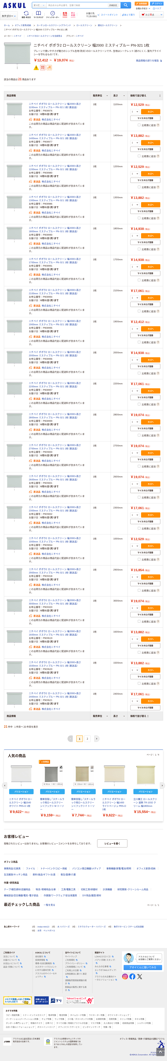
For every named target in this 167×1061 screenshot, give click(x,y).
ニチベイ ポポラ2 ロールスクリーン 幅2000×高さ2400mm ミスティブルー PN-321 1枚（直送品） (55, 695)
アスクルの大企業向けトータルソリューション (105, 978)
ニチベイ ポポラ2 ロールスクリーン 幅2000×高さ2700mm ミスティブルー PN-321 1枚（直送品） (55, 447)
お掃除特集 (101, 1019)
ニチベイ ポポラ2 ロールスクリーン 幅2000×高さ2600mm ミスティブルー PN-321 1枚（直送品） (55, 478)
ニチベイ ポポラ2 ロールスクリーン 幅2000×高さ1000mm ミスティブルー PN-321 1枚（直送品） (55, 540)
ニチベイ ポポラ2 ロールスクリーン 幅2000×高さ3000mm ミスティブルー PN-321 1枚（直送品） (55, 602)
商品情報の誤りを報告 (147, 60)
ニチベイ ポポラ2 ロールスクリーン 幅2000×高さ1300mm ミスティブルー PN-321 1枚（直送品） (55, 199)
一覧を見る (49, 905)
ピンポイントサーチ (91, 1027)
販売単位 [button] (97, 716)
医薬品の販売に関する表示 (76, 988)
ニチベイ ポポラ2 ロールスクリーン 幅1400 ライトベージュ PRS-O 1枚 (114, 804)
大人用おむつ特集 (111, 1023)
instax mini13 (43, 927)
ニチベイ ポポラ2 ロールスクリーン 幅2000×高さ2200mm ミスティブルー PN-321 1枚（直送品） (55, 385)
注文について (9, 957)
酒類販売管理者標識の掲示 (76, 982)
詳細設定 (113, 5)
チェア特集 (46, 1019)
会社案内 (39, 957)
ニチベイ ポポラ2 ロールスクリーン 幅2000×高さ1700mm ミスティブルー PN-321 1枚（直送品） (55, 261)
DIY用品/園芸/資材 (91, 895)
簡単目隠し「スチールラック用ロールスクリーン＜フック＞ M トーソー (52, 804)
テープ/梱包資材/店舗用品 (17, 889)
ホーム (7, 25)
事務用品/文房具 (12, 868)
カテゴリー (7, 16)
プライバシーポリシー (75, 963)
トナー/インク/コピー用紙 (53, 868)
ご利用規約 (70, 960)
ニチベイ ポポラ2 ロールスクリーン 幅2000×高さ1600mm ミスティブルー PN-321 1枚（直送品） (55, 633)
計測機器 (107, 889)
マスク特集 (95, 1023)
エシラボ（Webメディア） (105, 970)
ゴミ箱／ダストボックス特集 (80, 1019)
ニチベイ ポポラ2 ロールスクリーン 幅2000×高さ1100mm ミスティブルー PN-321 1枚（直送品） (55, 106)
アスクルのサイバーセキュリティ (46, 975)
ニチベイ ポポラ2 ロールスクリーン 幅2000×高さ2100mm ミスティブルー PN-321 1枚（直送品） (55, 292)
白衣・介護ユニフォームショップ (20, 1027)
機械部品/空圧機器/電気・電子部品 (21, 895)
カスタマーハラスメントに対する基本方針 (46, 968)
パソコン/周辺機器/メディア (86, 868)
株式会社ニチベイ (51, 119)
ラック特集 (59, 1019)
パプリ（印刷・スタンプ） (105, 960)
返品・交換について (11, 967)
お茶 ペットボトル (46, 931)
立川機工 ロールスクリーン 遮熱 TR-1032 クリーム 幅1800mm (145, 802)
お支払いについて (11, 963)
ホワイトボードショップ (118, 1015)
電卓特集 (52, 1015)
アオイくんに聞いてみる (142, 967)
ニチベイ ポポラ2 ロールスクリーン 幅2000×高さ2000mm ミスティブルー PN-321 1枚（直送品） (55, 354)
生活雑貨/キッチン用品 (15, 874)
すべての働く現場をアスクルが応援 (72, 1023)
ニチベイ (18, 36)
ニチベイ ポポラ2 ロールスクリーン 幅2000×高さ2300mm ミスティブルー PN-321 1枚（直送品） (55, 509)
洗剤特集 (113, 1019)
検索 (126, 5)
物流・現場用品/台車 (46, 889)
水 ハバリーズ (63, 927)
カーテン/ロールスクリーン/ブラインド (54, 25)
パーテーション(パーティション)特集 (22, 1019)
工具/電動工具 (68, 889)
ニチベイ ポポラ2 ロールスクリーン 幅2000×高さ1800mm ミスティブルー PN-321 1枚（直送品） (55, 230)
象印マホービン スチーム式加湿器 (129, 927)
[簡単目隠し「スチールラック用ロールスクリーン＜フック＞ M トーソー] (52, 775)
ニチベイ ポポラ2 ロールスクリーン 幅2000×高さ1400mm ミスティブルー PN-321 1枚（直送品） (55, 137)
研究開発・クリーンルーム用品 (132, 889)
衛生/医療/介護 (68, 874)
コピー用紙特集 (13, 1015)
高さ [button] (115, 716)
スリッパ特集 (125, 1019)
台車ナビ (49, 1023)
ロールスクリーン (84, 25)
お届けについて (10, 960)
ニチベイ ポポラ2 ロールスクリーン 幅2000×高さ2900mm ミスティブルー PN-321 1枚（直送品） (55, 571)
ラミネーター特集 (97, 1015)
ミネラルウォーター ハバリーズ (92, 927)
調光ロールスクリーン (107, 25)
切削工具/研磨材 (89, 889)
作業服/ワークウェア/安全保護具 (60, 895)
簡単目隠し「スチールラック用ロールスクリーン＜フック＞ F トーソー (83, 804)
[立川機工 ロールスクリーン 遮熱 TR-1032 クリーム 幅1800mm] (145, 775)
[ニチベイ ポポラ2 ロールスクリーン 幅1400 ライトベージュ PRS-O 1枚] (114, 775)
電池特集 (63, 1015)
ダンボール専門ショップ (16, 1023)
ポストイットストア (46, 1027)
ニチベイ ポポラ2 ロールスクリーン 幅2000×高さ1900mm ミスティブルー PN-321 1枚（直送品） (55, 323)
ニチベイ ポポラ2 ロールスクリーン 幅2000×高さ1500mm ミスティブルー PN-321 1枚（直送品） (55, 664)
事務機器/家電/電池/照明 (118, 868)
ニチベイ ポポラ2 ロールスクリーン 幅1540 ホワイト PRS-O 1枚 (20, 802)
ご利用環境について (74, 967)
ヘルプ (158, 9)
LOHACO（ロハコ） (103, 957)
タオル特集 (139, 1019)
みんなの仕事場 (101, 966)
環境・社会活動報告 (43, 963)
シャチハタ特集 (144, 1023)
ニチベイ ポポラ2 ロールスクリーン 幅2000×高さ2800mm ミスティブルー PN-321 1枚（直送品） (55, 416)
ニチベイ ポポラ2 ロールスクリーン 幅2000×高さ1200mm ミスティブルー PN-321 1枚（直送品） (55, 168)
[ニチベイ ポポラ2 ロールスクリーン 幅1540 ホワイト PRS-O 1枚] (21, 775)
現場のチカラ (36, 1023)
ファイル (30, 868)
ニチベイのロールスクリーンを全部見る (44, 36)
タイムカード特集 (78, 1015)
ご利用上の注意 (72, 970)
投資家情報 (40, 960)
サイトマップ (71, 957)
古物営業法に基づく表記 (76, 974)
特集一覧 (107, 1027)
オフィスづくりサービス (69, 1027)
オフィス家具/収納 (23, 25)
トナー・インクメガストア (34, 1015)
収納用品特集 (128, 1023)
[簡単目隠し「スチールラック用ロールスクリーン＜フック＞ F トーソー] (83, 775)
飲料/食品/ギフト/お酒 (44, 874)
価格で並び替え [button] (138, 716)
